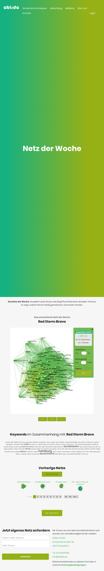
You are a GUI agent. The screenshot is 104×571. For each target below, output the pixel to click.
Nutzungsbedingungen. (74, 564)
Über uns (82, 8)
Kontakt (26, 13)
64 (66, 497)
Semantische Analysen (34, 8)
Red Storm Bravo (23, 482)
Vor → (75, 497)
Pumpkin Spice (61, 482)
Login (92, 13)
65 (70, 497)
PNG (83, 373)
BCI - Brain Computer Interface (80, 483)
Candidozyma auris (42, 482)
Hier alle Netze (52, 513)
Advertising (56, 8)
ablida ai (69, 8)
